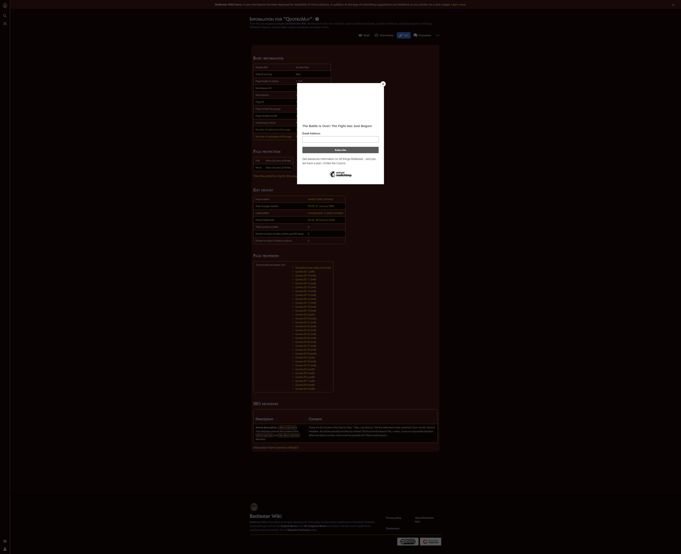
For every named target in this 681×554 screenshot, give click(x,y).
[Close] (383, 84)
